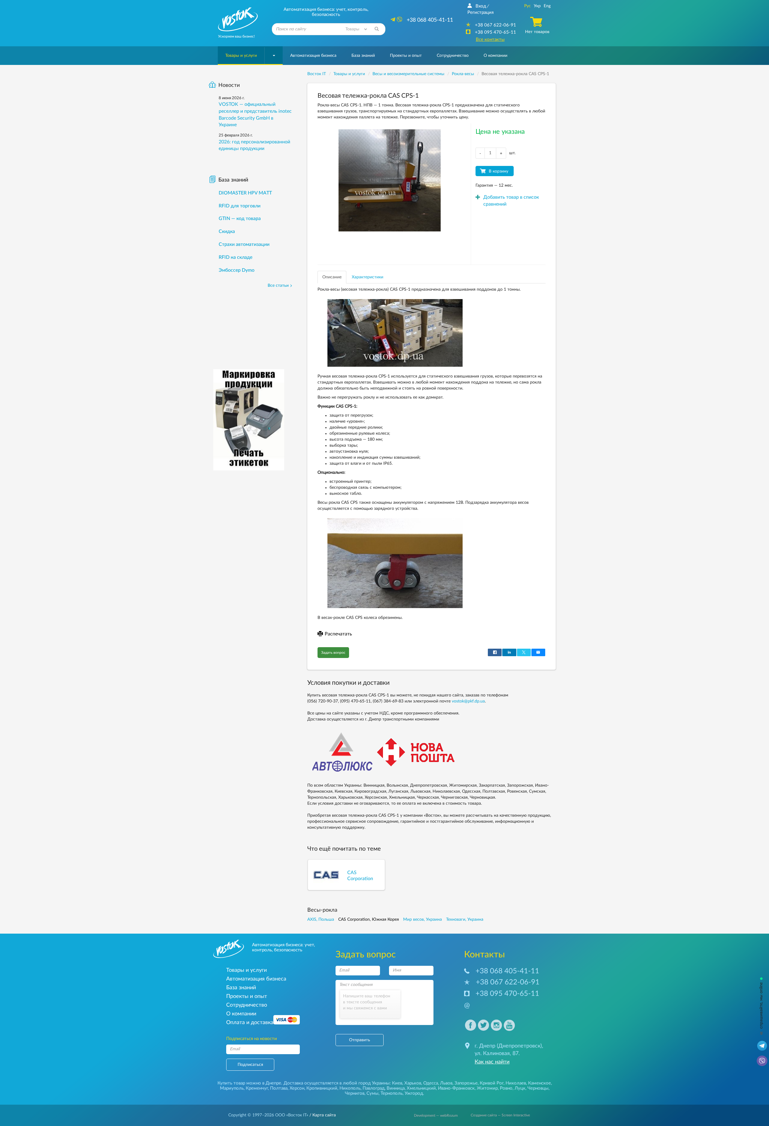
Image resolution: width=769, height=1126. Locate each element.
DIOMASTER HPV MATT (245, 193)
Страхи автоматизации (244, 244)
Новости (229, 85)
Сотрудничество (453, 56)
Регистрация (480, 12)
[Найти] (376, 29)
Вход (481, 6)
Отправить (359, 1040)
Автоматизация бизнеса (313, 56)
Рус (527, 6)
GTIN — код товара (240, 218)
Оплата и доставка (249, 1022)
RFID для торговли (239, 205)
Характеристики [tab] (367, 277)
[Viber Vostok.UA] (762, 1060)
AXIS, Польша (320, 919)
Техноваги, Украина (464, 919)
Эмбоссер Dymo (236, 270)
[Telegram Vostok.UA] (762, 1045)
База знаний (363, 56)
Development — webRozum (436, 1115)
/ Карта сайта (322, 1115)
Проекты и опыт (406, 56)
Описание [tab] (332, 277)
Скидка (227, 231)
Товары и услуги (241, 56)
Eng (547, 6)
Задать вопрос (333, 652)
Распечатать (338, 634)
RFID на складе (235, 257)
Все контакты (490, 39)
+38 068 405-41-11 (507, 971)
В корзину (498, 171)
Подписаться (250, 1065)
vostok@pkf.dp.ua (468, 701)
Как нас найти (492, 1062)
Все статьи (278, 285)
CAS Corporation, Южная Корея (368, 919)
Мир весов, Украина (422, 919)
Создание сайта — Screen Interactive (500, 1115)
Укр (537, 6)
